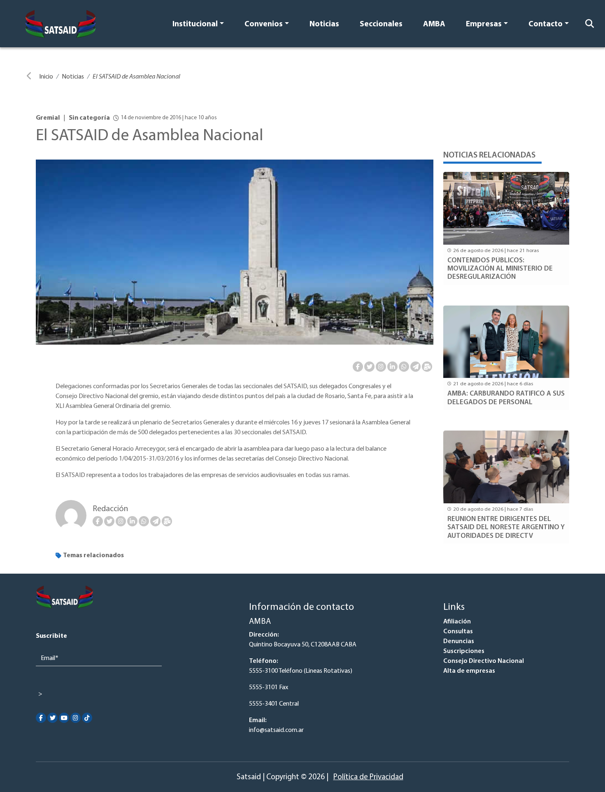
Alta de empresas (469, 671)
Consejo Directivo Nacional (483, 661)
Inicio (46, 77)
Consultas (458, 631)
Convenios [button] (263, 24)
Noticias (324, 24)
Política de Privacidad (368, 777)
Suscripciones (463, 651)
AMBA (434, 24)
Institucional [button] (195, 24)
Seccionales (381, 24)
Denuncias (458, 641)
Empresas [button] (484, 24)
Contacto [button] (545, 24)
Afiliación (457, 621)
